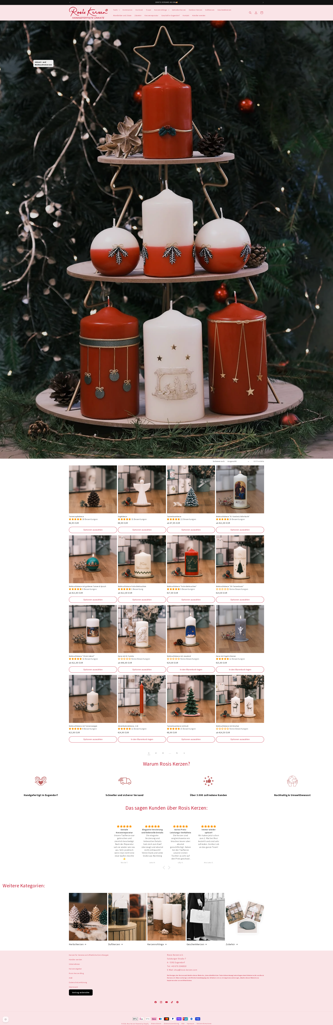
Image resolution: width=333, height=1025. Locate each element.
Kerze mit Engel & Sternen (226, 656)
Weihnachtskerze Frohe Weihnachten (132, 586)
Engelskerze (122, 517)
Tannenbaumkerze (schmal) (177, 726)
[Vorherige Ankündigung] (70, 2)
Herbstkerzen (76, 944)
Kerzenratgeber (75, 969)
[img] (124, 826)
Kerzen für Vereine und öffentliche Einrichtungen (89, 955)
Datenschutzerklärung (78, 982)
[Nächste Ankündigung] (263, 2)
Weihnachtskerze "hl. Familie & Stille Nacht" (233, 517)
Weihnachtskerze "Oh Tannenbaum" (230, 586)
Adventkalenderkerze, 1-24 (128, 726)
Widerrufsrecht (156, 1023)
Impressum (73, 987)
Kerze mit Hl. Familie (126, 656)
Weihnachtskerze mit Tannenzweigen (83, 726)
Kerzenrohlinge (155, 944)
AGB (70, 978)
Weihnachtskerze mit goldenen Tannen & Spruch (87, 586)
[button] (116, 10)
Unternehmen (74, 964)
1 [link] (148, 753)
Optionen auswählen (93, 530)
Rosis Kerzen (131, 1024)
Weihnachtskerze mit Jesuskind (179, 656)
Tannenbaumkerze (174, 517)
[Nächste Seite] (184, 753)
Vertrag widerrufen (80, 992)
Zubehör (230, 944)
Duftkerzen (114, 944)
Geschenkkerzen (195, 944)
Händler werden (75, 959)
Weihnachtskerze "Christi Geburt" (81, 656)
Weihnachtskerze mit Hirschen (227, 726)
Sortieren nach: (219, 461)
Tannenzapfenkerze (76, 517)
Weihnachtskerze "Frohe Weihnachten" (182, 586)
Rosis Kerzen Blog (76, 973)
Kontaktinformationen (204, 1023)
